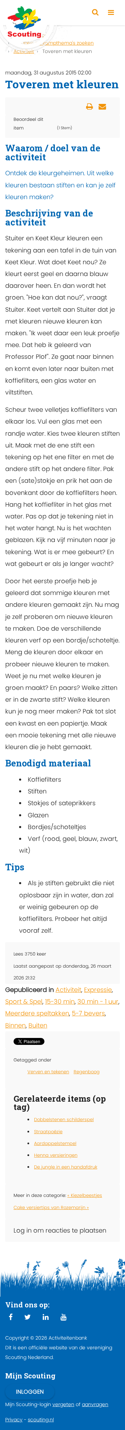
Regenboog (87, 1071)
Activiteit (68, 989)
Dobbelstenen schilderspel (64, 1119)
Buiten (37, 1025)
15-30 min (60, 1001)
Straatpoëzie (48, 1131)
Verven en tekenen (48, 1071)
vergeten (63, 1404)
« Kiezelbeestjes (84, 1195)
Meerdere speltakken (37, 1013)
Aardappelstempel (55, 1143)
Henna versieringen (55, 1155)
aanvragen (95, 1404)
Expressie (98, 989)
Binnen (15, 1025)
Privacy (14, 1419)
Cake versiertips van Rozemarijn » (51, 1207)
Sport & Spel (23, 1001)
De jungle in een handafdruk (65, 1167)
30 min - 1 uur (97, 1001)
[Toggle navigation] (110, 13)
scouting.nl (41, 1419)
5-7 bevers (88, 1013)
